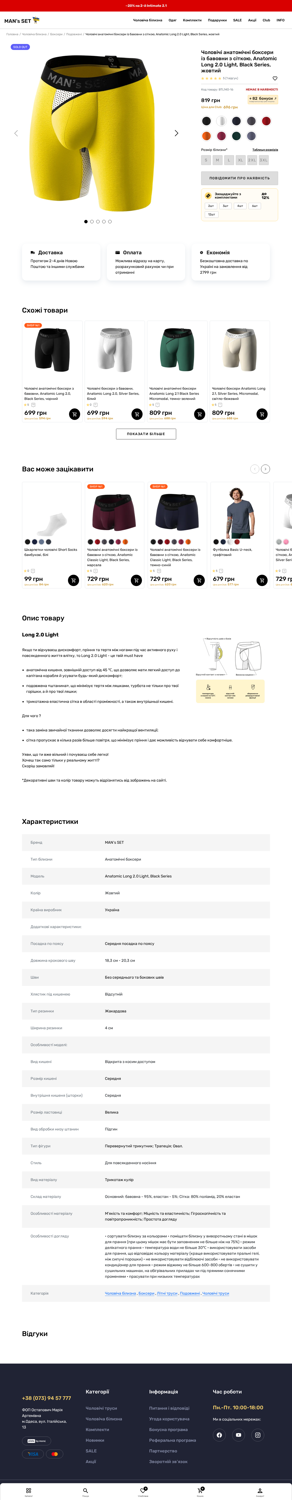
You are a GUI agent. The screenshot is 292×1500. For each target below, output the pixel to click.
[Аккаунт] (260, 1490)
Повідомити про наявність (239, 178)
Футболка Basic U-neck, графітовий (232, 552)
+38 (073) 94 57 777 (46, 1398)
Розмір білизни (214, 150)
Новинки (95, 1440)
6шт (255, 206)
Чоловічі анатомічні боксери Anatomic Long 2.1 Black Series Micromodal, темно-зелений (174, 393)
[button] (280, 20)
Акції (91, 1461)
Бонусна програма (168, 1429)
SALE (91, 1450)
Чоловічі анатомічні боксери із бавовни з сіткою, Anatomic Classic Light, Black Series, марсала (112, 557)
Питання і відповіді (169, 1408)
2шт (211, 206)
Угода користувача (169, 1418)
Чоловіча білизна (34, 34)
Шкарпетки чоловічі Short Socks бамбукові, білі (50, 552)
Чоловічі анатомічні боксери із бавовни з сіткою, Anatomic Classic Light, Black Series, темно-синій (175, 557)
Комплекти (97, 1429)
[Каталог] (29, 1490)
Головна (12, 34)
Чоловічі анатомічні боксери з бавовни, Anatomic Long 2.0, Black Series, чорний (49, 393)
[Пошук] (85, 1490)
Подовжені (74, 34)
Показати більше (146, 434)
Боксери (56, 34)
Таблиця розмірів (265, 150)
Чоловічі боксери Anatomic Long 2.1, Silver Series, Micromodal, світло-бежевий (238, 393)
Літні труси (167, 1293)
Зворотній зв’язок (168, 1461)
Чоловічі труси (215, 1293)
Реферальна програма (172, 1440)
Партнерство (163, 1450)
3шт (225, 206)
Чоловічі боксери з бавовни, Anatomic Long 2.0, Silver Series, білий (113, 393)
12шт (211, 214)
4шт (240, 206)
